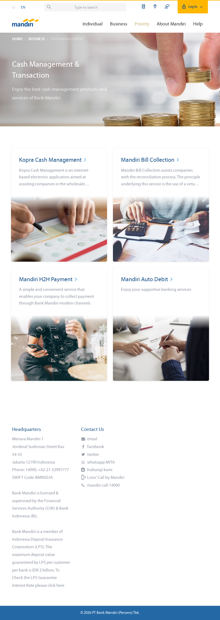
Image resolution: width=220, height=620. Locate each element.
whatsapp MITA (100, 462)
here (60, 586)
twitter (92, 455)
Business (36, 39)
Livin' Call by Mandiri (105, 478)
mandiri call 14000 (103, 485)
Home (17, 39)
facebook (95, 447)
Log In (192, 7)
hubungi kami (99, 470)
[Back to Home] (25, 20)
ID (13, 7)
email (91, 439)
